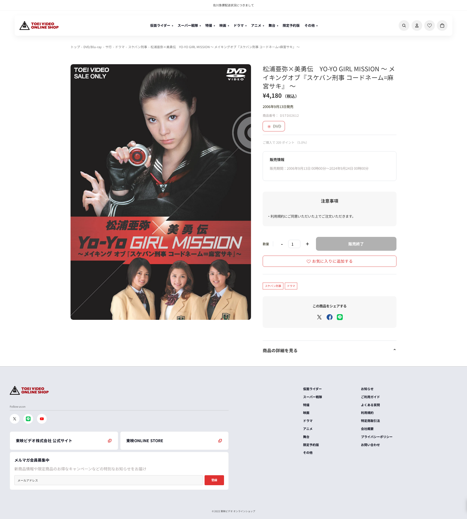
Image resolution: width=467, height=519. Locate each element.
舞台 (306, 436)
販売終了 (356, 244)
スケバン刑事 (137, 47)
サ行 (108, 47)
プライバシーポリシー (377, 436)
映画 (306, 412)
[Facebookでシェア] (329, 317)
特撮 (306, 405)
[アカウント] (417, 25)
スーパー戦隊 (312, 396)
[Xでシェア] (319, 317)
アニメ (308, 428)
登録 (214, 480)
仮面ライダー (312, 388)
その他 (308, 452)
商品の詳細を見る (280, 350)
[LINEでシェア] (340, 317)
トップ (75, 47)
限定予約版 (311, 444)
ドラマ (120, 47)
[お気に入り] (429, 25)
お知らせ (367, 388)
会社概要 (367, 428)
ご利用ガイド (370, 396)
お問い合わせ (370, 444)
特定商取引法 (370, 420)
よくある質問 (370, 405)
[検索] (404, 25)
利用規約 (367, 412)
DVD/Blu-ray (92, 47)
